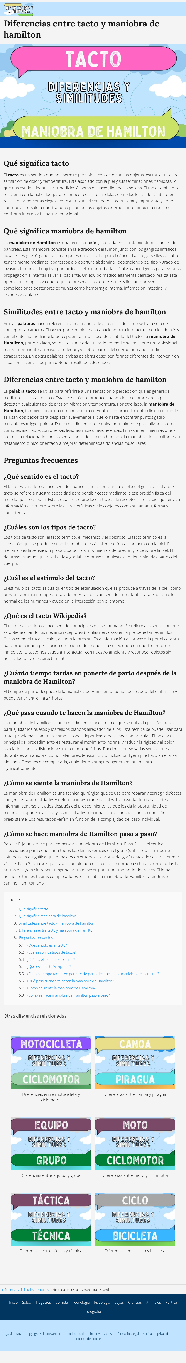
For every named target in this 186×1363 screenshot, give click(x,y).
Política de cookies (89, 1339)
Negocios (43, 1302)
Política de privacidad (156, 1334)
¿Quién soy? (13, 1334)
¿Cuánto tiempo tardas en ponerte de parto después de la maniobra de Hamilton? (93, 973)
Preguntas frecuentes (36, 937)
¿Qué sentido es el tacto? (47, 945)
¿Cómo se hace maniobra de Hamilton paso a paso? (68, 995)
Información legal (127, 1334)
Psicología (102, 1302)
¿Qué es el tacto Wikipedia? (49, 966)
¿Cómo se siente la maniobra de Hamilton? (61, 988)
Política (171, 1302)
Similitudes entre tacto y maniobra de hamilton (56, 923)
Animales (153, 1302)
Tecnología (81, 1302)
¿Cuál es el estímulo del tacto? (51, 959)
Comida (61, 1302)
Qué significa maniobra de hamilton (47, 915)
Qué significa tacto (33, 908)
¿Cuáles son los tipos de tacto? (51, 952)
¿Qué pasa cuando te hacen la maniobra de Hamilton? (70, 980)
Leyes (119, 1302)
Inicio (13, 1302)
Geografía (93, 1311)
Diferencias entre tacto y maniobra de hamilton (56, 930)
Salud (26, 1302)
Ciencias (135, 1302)
